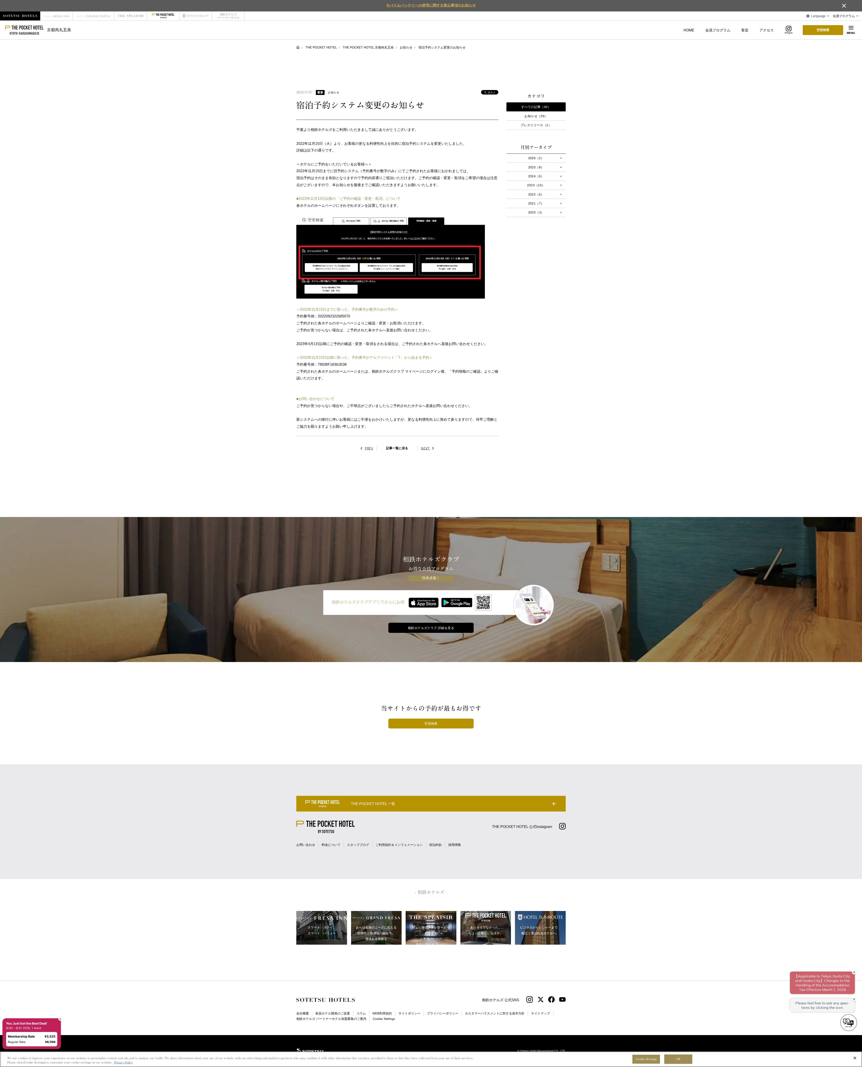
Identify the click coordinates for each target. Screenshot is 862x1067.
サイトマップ (540, 1013)
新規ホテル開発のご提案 (332, 1013)
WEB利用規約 (382, 1013)
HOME (689, 30)
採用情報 (454, 844)
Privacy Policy (123, 1062)
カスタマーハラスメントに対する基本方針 (495, 1013)
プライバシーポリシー (442, 1013)
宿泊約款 (435, 844)
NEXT (425, 448)
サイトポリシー (409, 1013)
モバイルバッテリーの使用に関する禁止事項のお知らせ (431, 5)
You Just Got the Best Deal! (29, 1005)
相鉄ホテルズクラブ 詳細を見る (431, 628)
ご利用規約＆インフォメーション (399, 844)
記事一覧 (397, 448)
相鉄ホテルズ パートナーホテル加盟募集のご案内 (331, 1018)
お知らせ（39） (536, 116)
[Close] (855, 1058)
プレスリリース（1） (536, 125)
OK (678, 1059)
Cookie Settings (646, 1059)
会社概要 (302, 1013)
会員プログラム (717, 30)
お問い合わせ (305, 844)
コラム (361, 1013)
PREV (369, 448)
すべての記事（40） (536, 107)
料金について (331, 844)
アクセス (766, 30)
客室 (744, 30)
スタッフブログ (358, 844)
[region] (431, 1059)
